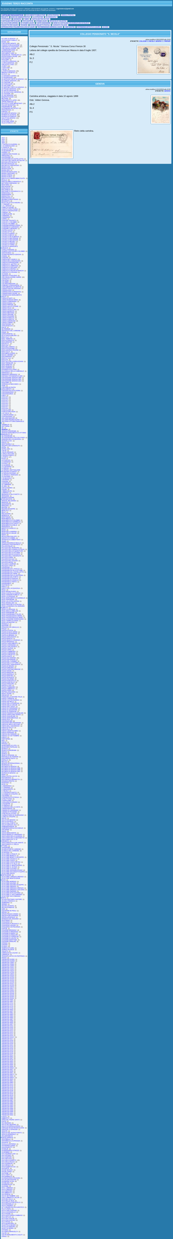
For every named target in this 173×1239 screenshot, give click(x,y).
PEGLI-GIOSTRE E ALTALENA (11, 604)
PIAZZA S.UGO (6, 685)
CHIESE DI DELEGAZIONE (10, 45)
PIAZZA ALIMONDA (8, 635)
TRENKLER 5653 (7, 1063)
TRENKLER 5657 (7, 1069)
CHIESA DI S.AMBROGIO (10, 266)
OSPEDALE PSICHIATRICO (11, 544)
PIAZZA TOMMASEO (8, 687)
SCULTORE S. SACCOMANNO (12, 894)
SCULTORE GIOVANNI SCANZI (12, 870)
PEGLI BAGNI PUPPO (9, 591)
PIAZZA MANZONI (7, 672)
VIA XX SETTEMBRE (8, 1196)
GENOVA (4, 429)
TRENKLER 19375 (8, 987)
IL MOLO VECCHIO (8, 454)
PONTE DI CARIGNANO (9, 708)
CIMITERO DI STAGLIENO (10, 47)
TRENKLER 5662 (7, 1076)
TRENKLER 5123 (7, 1047)
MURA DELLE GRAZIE (9, 533)
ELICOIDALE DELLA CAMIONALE (13, 371)
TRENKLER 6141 (7, 1084)
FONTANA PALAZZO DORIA (11, 390)
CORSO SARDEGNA (8, 321)
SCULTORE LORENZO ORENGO (12, 876)
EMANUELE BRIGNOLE (9, 374)
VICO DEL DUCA (7, 1199)
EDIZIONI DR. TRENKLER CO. (12, 55)
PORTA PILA (6, 729)
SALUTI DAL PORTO (8, 823)
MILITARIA (5, 98)
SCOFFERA (5, 852)
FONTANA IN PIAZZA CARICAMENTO (8, 388)
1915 (3, 139)
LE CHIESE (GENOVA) (9, 81)
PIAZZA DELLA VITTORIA (10, 663)
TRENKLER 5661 (7, 1073)
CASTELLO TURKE (8, 245)
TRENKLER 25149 (8, 995)
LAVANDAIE (5, 483)
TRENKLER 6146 (7, 1090)
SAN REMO (5, 830)
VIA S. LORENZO (7, 1188)
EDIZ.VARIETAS (7, 364)
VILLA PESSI (6, 1222)
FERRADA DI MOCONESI (10, 384)
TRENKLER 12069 (8, 966)
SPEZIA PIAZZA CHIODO (10, 914)
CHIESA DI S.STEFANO (9, 272)
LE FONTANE (6, 82)
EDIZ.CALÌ (5, 345)
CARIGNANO (6, 217)
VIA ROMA (5, 1186)
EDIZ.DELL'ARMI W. (8, 347)
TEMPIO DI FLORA (8, 948)
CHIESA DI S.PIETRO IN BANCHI (12, 270)
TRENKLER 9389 (7, 1102)
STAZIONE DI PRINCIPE (10, 935)
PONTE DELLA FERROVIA (10, 703)
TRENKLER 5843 (7, 1079)
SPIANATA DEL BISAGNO (10, 919)
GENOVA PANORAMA (9, 431)
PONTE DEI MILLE (8, 701)
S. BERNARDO (6, 786)
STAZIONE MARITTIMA (9, 940)
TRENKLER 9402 (7, 1115)
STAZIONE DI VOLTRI (9, 938)
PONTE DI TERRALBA (9, 711)
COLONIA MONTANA (8, 283)
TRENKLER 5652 (7, 1061)
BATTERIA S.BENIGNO (9, 183)
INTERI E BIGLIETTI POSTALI (40, 25)
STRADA (4, 943)
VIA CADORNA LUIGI (8, 1154)
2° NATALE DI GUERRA (9, 144)
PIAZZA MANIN (6, 671)
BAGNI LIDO (5, 170)
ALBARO (4, 152)
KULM (3, 458)
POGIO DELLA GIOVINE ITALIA (12, 697)
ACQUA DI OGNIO (7, 149)
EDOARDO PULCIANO (9, 369)
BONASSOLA (6, 193)
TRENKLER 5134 (7, 1051)
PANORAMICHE (7, 106)
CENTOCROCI (6, 253)
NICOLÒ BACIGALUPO (9, 536)
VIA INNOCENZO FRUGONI (11, 1178)
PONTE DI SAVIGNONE (9, 710)
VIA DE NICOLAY (7, 1170)
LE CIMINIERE (6, 484)
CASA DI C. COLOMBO (9, 222)
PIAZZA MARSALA (8, 674)
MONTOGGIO (6, 517)
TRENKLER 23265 (8, 990)
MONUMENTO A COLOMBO (11, 520)
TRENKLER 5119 (7, 1042)
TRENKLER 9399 (7, 1111)
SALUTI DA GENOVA (8, 118)
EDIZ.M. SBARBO (7, 355)
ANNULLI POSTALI (68, 15)
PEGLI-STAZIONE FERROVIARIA (12, 619)
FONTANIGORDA (7, 394)
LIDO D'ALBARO (7, 488)
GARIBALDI (5, 424)
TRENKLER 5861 (7, 1081)
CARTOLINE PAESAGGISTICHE (12, 15)
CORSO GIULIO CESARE (10, 306)
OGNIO (4, 541)
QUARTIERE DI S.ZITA (9, 745)
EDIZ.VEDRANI (7, 366)
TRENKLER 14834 (8, 974)
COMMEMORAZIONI (8, 50)
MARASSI (5, 502)
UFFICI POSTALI (53, 15)
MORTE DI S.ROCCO (8, 528)
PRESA (4, 742)
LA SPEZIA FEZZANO (9, 473)
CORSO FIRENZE (7, 305)
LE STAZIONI (6, 94)
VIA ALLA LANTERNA (9, 1144)
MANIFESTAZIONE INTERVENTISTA (7, 498)
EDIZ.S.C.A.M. (6, 358)
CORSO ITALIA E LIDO (9, 309)
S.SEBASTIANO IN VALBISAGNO (12, 815)
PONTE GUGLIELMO (8, 716)
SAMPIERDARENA (8, 826)
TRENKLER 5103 (7, 1029)
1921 (3, 141)
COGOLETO (5, 279)
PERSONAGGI (6, 110)
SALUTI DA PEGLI (7, 821)
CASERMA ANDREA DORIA (11, 225)
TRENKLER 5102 (7, 1027)
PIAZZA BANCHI (7, 638)
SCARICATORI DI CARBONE (11, 849)
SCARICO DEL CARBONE (10, 851)
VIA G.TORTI (6, 1175)
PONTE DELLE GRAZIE (9, 705)
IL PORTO (5, 457)
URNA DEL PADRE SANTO (10, 1120)
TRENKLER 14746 (8, 972)
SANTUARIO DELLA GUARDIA (12, 836)
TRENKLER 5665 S (8, 1077)
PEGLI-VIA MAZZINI (8, 622)
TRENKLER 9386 (7, 1098)
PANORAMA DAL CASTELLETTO (12, 572)
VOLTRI (4, 1233)
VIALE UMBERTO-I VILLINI (10, 1197)
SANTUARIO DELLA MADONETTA (13, 838)
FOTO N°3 (5, 400)
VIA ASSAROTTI (7, 1147)
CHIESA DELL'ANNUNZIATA (11, 261)
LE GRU (4, 486)
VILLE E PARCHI (7, 123)
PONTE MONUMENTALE (10, 718)
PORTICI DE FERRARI (9, 734)
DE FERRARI (6, 329)
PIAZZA (4, 629)
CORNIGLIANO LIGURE (9, 293)
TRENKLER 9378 (7, 1094)
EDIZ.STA (5, 360)
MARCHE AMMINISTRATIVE (20, 17)
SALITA (4, 818)
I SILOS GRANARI (7, 452)
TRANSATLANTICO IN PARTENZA (13, 956)
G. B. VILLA (5, 413)
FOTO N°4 (5, 402)
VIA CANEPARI (6, 1157)
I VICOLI (4, 69)
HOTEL (4, 447)
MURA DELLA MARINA (9, 531)
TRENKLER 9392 (7, 1103)
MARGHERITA (6, 504)
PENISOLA (5, 624)
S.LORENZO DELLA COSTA (11, 807)
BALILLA (4, 180)
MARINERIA (17, 19)
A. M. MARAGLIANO (8, 146)
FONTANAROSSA (7, 392)
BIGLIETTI (5, 17)
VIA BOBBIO (5, 1152)
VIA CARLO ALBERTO (9, 1160)
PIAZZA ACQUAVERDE (9, 633)
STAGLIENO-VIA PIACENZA (11, 927)
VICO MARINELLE (7, 1204)
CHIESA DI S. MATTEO (9, 264)
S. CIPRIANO (6, 787)
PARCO (4, 586)
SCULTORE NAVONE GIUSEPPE (13, 885)
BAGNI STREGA (7, 175)
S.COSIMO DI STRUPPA (9, 794)
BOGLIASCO (6, 188)
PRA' (3, 740)
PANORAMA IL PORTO (9, 582)
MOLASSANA (6, 514)
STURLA (4, 946)
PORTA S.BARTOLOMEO (10, 731)
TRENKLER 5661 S (8, 1074)
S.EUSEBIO (5, 795)
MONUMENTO (6, 518)
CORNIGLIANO (6, 290)
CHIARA (4, 256)
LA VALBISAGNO (7, 77)
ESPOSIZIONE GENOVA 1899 (11, 377)
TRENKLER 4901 (7, 1013)
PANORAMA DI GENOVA (10, 578)
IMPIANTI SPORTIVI (8, 72)
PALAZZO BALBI (7, 546)
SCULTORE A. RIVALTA (9, 854)
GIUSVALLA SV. (7, 441)
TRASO (4, 958)
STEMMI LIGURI (41, 21)
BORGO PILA (6, 196)
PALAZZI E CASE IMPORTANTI (12, 103)
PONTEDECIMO (7, 721)
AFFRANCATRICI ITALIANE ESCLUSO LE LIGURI (18, 27)
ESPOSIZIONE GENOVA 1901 (11, 379)
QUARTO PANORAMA (9, 750)
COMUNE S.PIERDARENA (10, 285)
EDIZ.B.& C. (5, 343)
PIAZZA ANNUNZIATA (9, 637)
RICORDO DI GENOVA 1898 (11, 768)
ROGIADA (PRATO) (8, 781)
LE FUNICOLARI (7, 84)
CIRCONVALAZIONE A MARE (11, 277)
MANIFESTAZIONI (7, 97)
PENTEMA (5, 625)
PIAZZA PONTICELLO (9, 680)
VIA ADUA (5, 1142)
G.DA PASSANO (7, 416)
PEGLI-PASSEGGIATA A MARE (12, 616)
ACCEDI (105, 27)
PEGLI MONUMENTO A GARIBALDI (13, 598)
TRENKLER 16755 (8, 985)
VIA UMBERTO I (7, 1192)
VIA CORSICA (6, 1165)
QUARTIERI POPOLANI (9, 747)
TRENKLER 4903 (7, 1014)
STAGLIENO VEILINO (8, 925)
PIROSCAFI (5, 695)
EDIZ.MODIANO (7, 356)
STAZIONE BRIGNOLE (9, 930)
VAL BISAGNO (6, 1123)
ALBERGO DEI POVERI (9, 154)
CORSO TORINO (7, 322)
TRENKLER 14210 (8, 970)
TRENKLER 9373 (7, 1092)
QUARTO (4, 748)
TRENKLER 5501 (7, 1056)
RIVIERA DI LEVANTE (9, 115)
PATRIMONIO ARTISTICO (10, 108)
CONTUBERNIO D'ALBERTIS (11, 287)
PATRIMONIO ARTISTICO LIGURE (88, 27)
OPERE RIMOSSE (7, 102)
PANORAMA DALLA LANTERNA (12, 575)
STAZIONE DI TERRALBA (10, 936)
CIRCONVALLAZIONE (9, 48)
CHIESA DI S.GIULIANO (9, 267)
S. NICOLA (5, 791)
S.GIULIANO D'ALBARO (9, 802)
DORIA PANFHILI (7, 334)
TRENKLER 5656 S (8, 1068)
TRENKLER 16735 (8, 980)
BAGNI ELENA (6, 168)
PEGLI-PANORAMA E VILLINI (11, 614)
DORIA (4, 332)
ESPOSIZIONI (6, 58)
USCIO (4, 1121)
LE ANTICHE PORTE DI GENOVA (13, 79)
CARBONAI (5, 215)
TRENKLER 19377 (8, 988)
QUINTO (4, 753)
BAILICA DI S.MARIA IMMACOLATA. (13, 178)
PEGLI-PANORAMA (8, 612)
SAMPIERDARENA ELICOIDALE (12, 828)
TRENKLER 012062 (8, 961)
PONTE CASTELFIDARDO (10, 700)
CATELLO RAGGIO (8, 249)
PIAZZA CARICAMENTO (9, 643)
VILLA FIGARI (6, 1214)
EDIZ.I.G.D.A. (6, 352)
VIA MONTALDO (7, 1184)
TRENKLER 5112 (7, 1030)
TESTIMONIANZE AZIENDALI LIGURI (49, 27)
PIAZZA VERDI (6, 690)
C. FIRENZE (5, 204)
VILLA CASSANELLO (8, 1212)
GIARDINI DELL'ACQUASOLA (11, 439)
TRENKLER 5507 (7, 1058)
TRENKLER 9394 (7, 1107)
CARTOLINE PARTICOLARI (11, 21)
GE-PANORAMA (7, 436)
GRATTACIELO (6, 444)
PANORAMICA (6, 583)
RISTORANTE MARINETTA (10, 779)
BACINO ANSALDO (8, 164)
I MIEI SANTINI (70, 27)
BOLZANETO (6, 189)
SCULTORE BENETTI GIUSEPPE (13, 857)
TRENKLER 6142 (7, 1086)
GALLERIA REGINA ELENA (10, 420)
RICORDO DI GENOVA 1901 (11, 771)
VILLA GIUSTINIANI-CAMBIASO (12, 1215)
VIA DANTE (5, 1168)
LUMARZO (5, 492)
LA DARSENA (6, 462)
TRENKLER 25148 (8, 993)
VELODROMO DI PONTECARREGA (7, 1136)
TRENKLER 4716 (7, 1008)
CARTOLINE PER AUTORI (40, 19)
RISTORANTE (6, 778)
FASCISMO (5, 59)
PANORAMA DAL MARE (9, 573)
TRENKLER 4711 (7, 1003)
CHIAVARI (5, 258)
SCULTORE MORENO (9, 881)
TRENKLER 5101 (7, 1026)
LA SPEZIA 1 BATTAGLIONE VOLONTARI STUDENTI (10, 470)
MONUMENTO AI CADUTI (10, 523)
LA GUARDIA (6, 465)
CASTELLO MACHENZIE (10, 238)
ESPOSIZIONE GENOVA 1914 (11, 381)
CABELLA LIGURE (8, 207)
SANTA (4, 831)
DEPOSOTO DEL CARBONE (11, 330)
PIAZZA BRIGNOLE (8, 642)
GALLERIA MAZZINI (8, 418)
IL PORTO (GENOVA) (8, 71)
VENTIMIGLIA (6, 1139)
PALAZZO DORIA (7, 557)
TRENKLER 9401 (7, 1113)
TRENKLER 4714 (7, 1006)
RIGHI (3, 774)
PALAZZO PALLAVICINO (10, 561)
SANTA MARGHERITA (9, 833)
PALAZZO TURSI (7, 565)
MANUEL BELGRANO (9, 501)
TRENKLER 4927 (7, 1024)
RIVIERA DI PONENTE (9, 116)
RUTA (3, 784)
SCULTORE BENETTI (9, 855)
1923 (3, 142)
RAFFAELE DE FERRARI (10, 757)
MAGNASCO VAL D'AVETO (10, 494)
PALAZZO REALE (7, 562)
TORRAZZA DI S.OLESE (9, 953)
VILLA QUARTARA (8, 1223)
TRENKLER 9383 (7, 1097)
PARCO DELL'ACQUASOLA (11, 588)
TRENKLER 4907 (7, 1019)
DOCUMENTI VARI (8, 53)
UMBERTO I (5, 1118)
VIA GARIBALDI (7, 1176)
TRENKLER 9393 (7, 1105)
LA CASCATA (6, 460)
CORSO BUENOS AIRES (10, 300)
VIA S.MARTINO (7, 1191)
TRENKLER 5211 (7, 1055)
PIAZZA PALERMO (8, 679)
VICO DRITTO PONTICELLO (11, 1202)
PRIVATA (4, 744)
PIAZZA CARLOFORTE (9, 646)
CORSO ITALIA (6, 308)
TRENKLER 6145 (7, 1089)
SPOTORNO (6, 920)
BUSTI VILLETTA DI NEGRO (11, 202)
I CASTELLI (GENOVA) (9, 61)
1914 (3, 138)
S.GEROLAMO (6, 800)
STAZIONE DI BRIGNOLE (10, 932)
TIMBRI (26, 19)
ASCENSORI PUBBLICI (9, 40)
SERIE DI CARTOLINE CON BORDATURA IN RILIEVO (71, 23)
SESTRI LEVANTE (8, 906)
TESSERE (24, 25)
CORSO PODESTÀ (8, 317)
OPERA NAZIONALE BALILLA (11, 543)
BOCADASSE (6, 186)
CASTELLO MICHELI (8, 241)
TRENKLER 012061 (8, 959)
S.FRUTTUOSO (7, 799)
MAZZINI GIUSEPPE (8, 509)
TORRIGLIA (5, 954)
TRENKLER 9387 (7, 1100)
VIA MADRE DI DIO (8, 1181)
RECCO (4, 761)
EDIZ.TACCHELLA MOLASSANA (12, 361)
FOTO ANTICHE (28, 21)
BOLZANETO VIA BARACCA (11, 191)
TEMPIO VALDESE (8, 949)
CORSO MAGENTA (8, 311)
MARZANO (5, 505)
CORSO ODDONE (7, 314)
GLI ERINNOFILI (51, 17)
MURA (4, 530)
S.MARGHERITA (7, 808)
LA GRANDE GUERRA (9, 76)
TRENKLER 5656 (7, 1066)
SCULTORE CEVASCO (9, 859)
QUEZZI (4, 752)
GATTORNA (5, 426)
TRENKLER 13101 (8, 967)
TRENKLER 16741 (8, 983)
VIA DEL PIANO (7, 1171)
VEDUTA (4, 1131)
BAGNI (4, 42)
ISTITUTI (4, 74)
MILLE (3, 512)
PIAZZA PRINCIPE (8, 684)
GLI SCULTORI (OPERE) (10, 23)
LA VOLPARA (6, 476)
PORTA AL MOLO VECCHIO (11, 724)
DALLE (4, 327)
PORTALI (4, 111)
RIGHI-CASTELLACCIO (9, 776)
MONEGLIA (5, 515)
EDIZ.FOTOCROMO (8, 348)
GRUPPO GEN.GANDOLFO (11, 445)
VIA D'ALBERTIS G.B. (8, 1167)
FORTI (4, 395)
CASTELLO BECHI (8, 235)
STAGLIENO (5, 922)
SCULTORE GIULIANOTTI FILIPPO (13, 872)
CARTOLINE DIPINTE (9, 43)
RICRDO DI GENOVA (8, 773)
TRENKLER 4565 (7, 1000)
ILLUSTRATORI (38, 17)
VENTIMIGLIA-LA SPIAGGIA (11, 1141)
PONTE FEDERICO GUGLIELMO (12, 713)
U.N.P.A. (4, 1116)
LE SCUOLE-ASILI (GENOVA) (11, 92)
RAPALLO (5, 760)
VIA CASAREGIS (7, 1163)
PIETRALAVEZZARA (8, 692)
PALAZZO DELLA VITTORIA (11, 552)
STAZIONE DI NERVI (8, 933)
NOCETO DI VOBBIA (8, 538)
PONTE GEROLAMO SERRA (11, 714)
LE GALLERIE (6, 85)
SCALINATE (5, 119)
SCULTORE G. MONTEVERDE (12, 865)
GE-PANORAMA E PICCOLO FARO (13, 437)
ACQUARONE (6, 151)
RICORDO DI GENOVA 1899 (11, 770)
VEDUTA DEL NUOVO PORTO (11, 1132)
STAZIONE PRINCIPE (9, 941)
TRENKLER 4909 (7, 1021)
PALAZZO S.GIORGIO (9, 564)
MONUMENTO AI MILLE (9, 525)
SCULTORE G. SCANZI (9, 867)
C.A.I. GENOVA (6, 206)
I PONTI (4, 66)
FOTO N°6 (5, 405)
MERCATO (5, 510)
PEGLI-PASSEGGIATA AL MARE (12, 617)
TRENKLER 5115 (7, 1035)
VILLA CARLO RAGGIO (9, 1210)
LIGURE (4, 489)
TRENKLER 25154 (8, 998)
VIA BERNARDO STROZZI (10, 1150)
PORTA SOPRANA (8, 732)
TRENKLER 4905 (7, 1017)
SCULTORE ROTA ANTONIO (11, 893)
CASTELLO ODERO (8, 243)
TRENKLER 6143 (7, 1087)
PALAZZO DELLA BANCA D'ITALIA (13, 549)
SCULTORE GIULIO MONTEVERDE (8, 874)
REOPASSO (5, 765)
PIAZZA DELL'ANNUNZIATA (11, 664)
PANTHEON (5, 585)
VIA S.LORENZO (7, 1189)
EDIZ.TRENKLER (7, 363)
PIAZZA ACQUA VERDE (9, 632)
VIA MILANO (5, 1183)
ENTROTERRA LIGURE (9, 56)
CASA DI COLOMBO (8, 224)
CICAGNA (5, 274)
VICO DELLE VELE (8, 1201)
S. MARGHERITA (7, 789)
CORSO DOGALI (7, 303)
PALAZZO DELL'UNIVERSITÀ (11, 556)
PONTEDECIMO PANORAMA (11, 723)
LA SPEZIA (5, 468)
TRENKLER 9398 (7, 1110)
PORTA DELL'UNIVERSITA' (10, 726)
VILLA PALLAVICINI (8, 1218)
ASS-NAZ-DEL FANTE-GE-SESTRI (13, 160)
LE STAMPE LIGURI (27, 23)
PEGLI (3, 590)
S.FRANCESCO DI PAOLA (10, 797)
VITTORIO (5, 1230)
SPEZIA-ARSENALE (8, 917)
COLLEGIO (5, 280)
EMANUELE (5, 373)
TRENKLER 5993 (7, 1082)
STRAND (4, 945)
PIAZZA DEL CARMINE (9, 661)
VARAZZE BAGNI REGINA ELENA (13, 1128)
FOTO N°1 (5, 397)
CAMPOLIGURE (7, 214)
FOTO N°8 (5, 408)
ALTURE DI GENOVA (8, 38)
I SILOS (4, 450)
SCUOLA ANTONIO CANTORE (12, 899)
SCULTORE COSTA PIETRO (11, 862)
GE (2, 428)
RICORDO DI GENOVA (9, 113)
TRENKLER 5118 (7, 1040)
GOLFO (4, 442)
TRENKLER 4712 (7, 1004)
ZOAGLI (4, 1236)
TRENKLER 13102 (8, 969)
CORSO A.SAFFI (7, 298)
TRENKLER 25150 (8, 996)
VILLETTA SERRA (7, 1228)
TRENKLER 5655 (7, 1064)
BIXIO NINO (5, 185)
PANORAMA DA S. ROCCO (10, 569)
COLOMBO (5, 282)
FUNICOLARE (6, 410)
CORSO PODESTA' (8, 319)
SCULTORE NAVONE (9, 883)
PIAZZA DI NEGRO (8, 666)
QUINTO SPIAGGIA (8, 755)
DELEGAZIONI (6, 51)
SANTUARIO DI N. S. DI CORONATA (9, 840)
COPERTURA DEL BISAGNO (11, 288)
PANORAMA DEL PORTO (10, 577)
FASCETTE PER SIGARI (10, 25)
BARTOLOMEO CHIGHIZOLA (11, 181)
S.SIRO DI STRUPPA (8, 817)
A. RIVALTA (5, 147)
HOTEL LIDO (6, 449)
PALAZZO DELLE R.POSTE (11, 554)
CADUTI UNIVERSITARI (9, 211)
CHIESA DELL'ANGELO (9, 259)
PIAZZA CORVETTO (8, 655)
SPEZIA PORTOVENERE (10, 915)
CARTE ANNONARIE (43, 23)
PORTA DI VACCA (7, 727)
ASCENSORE (6, 157)
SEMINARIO (5, 902)
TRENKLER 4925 (7, 1022)
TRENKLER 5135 (7, 1053)
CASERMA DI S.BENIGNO (10, 227)
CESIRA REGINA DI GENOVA (11, 254)
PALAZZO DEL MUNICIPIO (10, 548)
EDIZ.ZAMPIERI (7, 368)
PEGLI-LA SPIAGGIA (8, 609)
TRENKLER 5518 (7, 1060)
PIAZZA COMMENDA (8, 651)
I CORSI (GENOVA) (8, 63)
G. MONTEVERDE (7, 415)
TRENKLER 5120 (7, 1043)
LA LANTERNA (6, 467)
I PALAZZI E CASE (8, 64)
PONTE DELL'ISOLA (8, 706)
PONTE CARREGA (8, 698)
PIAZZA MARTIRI (7, 676)
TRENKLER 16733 (8, 979)
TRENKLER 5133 (7, 1050)
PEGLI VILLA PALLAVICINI (10, 601)
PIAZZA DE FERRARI (9, 658)
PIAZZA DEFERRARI (8, 659)
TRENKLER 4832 (7, 1009)
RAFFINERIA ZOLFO (8, 758)
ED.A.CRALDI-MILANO (9, 335)
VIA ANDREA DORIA (8, 1145)
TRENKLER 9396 (7, 1108)
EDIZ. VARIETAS (7, 339)
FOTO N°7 (5, 407)
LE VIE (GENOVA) (7, 95)
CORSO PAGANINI (8, 316)
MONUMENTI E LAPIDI (9, 100)
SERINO (4, 904)
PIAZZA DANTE (7, 656)
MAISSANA (5, 496)
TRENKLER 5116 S (8, 1037)
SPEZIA (4, 912)
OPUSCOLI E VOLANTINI (57, 21)
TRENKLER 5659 (7, 1071)
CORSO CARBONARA (9, 301)
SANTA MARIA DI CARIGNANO (12, 834)
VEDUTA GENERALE (8, 1134)
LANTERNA (5, 480)
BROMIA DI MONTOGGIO (10, 199)
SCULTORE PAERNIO (9, 891)
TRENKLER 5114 (7, 1034)
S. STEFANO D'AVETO (9, 792)
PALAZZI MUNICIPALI (9, 105)
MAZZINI (4, 507)
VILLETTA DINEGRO (8, 1226)
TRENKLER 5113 (7, 1032)
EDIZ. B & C (5, 337)
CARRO (4, 219)
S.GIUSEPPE (6, 804)
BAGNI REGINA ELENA (9, 172)
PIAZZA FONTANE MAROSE (11, 669)
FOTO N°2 (5, 398)
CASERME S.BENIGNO (9, 228)
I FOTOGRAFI (6, 19)
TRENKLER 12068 (8, 964)
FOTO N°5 (5, 403)
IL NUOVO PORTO (8, 455)
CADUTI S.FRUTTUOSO (10, 209)
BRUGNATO (5, 201)
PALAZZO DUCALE (8, 559)
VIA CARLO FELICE (8, 1162)
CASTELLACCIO (7, 230)
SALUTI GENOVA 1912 (9, 825)
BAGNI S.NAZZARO (8, 173)
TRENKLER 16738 (8, 982)
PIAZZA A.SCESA (7, 630)
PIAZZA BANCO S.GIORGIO (11, 640)
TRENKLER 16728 (8, 977)
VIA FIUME (5, 1173)
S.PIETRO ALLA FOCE (9, 813)
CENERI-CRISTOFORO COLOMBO (13, 251)
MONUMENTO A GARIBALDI (11, 522)
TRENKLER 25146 (8, 992)
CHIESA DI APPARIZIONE (10, 262)
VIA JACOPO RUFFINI (9, 1179)
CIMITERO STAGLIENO (9, 275)
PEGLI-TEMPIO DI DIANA (10, 620)
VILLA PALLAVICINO (8, 1220)
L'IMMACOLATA (7, 491)
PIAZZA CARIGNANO (8, 645)
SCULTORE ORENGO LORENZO (12, 888)
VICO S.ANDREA (7, 1205)
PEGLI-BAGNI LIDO (8, 603)
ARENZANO (5, 155)
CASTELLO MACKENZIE (10, 240)
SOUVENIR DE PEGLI (9, 911)
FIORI (3, 386)
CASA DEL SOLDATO (9, 220)
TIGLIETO (5, 951)
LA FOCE (4, 463)
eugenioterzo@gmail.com (65, 8)
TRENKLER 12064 (8, 962)
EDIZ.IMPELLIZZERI (8, 353)
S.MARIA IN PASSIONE (9, 812)
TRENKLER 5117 (7, 1039)
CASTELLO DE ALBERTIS (10, 236)
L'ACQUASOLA (6, 478)
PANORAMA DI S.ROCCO (10, 580)
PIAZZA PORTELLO (8, 682)
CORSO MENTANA (8, 313)
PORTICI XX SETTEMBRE (10, 736)
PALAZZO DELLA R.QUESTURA (12, 551)
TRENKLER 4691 (7, 1001)
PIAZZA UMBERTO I (8, 689)
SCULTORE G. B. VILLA (9, 864)
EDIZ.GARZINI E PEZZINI (10, 350)
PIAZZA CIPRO (6, 650)
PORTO (4, 737)
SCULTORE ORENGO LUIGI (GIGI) (13, 889)
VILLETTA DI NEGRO (8, 1225)
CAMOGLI (5, 212)
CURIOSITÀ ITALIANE (60, 25)
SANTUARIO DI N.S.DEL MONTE (12, 842)
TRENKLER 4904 (7, 1016)
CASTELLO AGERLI (8, 233)
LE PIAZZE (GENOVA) (9, 89)
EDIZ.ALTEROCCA (8, 340)
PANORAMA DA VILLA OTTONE (12, 570)
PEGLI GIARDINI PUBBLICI (10, 595)
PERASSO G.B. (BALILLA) (10, 627)
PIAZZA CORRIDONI (8, 653)
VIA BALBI (5, 1149)
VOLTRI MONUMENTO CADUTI (12, 1235)
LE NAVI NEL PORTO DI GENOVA (13, 87)
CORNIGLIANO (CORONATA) (11, 292)
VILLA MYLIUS (6, 1217)
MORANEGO (6, 527)
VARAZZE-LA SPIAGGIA (9, 1129)
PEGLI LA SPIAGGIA (8, 596)
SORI (3, 909)
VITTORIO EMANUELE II (10, 1231)
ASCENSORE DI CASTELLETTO (12, 159)
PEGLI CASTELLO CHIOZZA (11, 593)
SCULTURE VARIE (8, 121)
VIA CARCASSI (6, 1158)
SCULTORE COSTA (8, 860)
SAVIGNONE (6, 847)
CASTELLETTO (7, 232)
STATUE (4, 928)
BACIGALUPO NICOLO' (9, 162)
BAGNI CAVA (6, 167)
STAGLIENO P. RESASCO (10, 923)
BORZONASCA (7, 198)
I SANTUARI (5, 68)
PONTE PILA (6, 719)
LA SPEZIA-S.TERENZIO (10, 475)
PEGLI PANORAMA (8, 599)
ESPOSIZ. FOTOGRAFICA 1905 (12, 376)
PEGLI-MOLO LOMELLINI (10, 611)
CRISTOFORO (6, 324)
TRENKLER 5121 (7, 1045)
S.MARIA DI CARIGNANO (10, 810)
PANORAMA (6, 567)
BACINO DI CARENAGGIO (10, 165)
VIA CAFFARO (6, 1155)
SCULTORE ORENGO (9, 886)
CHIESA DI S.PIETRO (9, 269)
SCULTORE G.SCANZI (9, 868)
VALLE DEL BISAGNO (9, 1124)
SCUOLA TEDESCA (8, 901)
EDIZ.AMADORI (7, 342)
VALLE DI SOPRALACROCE (11, 1126)
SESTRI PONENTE (8, 907)
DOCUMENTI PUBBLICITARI (35, 15)
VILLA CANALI (6, 1209)
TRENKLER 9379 (7, 1095)
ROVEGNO (5, 783)
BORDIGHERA (6, 194)
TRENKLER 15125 (8, 975)
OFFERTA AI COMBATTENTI (11, 539)
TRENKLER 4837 (7, 1011)
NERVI (4, 535)
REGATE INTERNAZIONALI (11, 763)
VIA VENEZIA (6, 1194)
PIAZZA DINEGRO (7, 667)
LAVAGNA (5, 481)
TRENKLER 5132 (7, 1048)
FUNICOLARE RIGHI (8, 411)
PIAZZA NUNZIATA (8, 677)
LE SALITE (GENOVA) (9, 90)
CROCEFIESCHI (7, 326)
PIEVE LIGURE (6, 693)
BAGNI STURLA (7, 177)
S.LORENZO (6, 805)
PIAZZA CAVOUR (7, 648)
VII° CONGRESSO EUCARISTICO (13, 1207)
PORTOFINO (6, 739)
